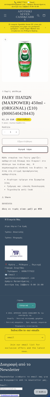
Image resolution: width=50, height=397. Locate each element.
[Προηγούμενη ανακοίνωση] (4, 27)
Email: (4, 385)
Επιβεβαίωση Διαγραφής (9, 395)
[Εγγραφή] (42, 337)
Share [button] (8, 197)
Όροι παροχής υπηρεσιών (36, 322)
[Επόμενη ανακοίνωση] (45, 27)
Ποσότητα (6, 127)
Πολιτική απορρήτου (14, 322)
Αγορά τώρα (25, 149)
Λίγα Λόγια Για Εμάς (16, 226)
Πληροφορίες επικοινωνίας (26, 326)
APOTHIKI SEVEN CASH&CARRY (25, 313)
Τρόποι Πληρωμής (13, 238)
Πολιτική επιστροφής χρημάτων (30, 318)
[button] (5, 15)
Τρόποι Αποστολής (14, 232)
